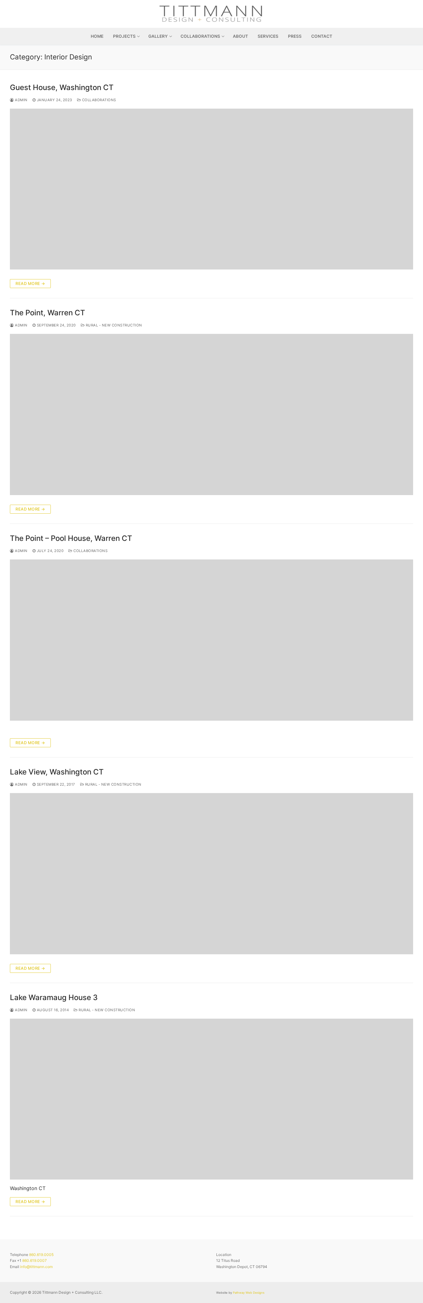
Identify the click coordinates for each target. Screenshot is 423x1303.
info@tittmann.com (36, 1266)
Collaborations (98, 100)
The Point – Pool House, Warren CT (71, 538)
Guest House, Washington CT (62, 87)
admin (21, 100)
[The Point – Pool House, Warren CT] (211, 640)
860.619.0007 (34, 1260)
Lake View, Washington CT (57, 771)
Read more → (30, 283)
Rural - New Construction (113, 325)
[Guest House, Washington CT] (211, 189)
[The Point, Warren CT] (211, 414)
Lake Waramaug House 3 (54, 997)
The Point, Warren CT (47, 312)
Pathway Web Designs (248, 1292)
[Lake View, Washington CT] (211, 873)
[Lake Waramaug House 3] (211, 1099)
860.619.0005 (41, 1254)
